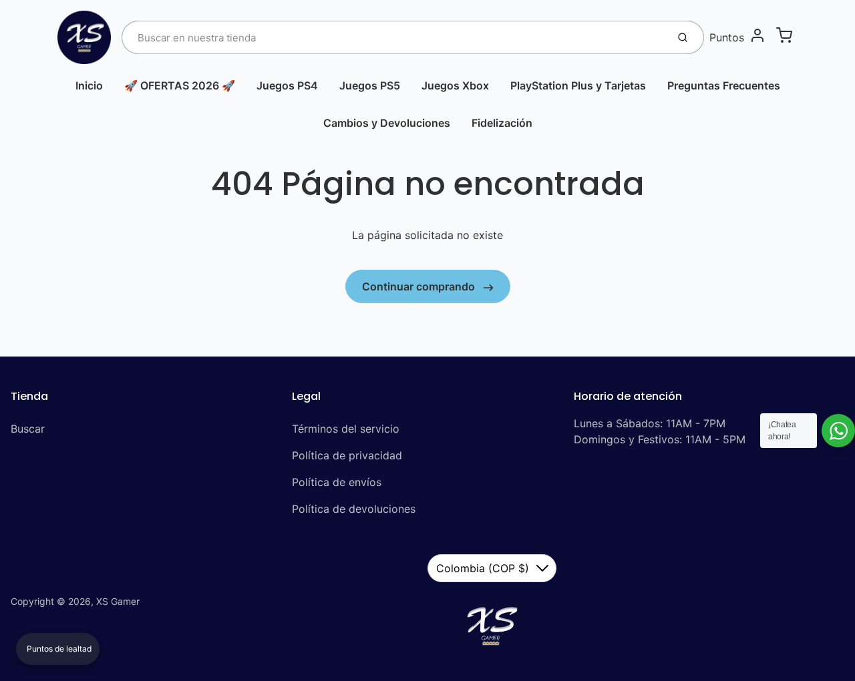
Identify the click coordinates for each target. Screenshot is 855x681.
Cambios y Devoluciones (386, 123)
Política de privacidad (347, 455)
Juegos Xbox (455, 85)
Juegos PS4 (287, 85)
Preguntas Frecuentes (723, 85)
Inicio (89, 85)
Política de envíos (336, 482)
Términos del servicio (345, 428)
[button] (58, 649)
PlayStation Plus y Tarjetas (578, 85)
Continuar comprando (420, 286)
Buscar (28, 428)
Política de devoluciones (353, 508)
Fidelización (502, 123)
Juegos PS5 (369, 85)
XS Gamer (118, 601)
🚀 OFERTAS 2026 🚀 (179, 85)
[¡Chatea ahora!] (838, 430)
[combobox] (393, 37)
